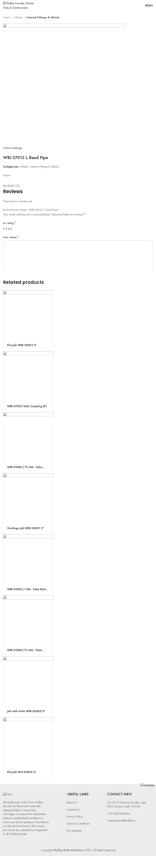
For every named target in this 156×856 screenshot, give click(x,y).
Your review (11, 237)
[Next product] (151, 17)
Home (7, 17)
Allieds (18, 17)
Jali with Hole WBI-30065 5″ (26, 711)
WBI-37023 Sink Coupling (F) (27, 406)
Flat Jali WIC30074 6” (22, 772)
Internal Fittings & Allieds (43, 17)
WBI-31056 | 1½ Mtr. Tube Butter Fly (24, 467)
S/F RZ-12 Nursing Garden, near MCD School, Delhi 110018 (126, 804)
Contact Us (72, 810)
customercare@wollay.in (121, 820)
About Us (71, 802)
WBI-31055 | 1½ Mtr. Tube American (24, 650)
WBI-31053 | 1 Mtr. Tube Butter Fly (28, 589)
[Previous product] (143, 17)
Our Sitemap (73, 831)
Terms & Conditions (78, 824)
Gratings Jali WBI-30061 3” (25, 528)
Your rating (8, 223)
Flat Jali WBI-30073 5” (22, 345)
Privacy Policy (74, 817)
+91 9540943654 (118, 814)
